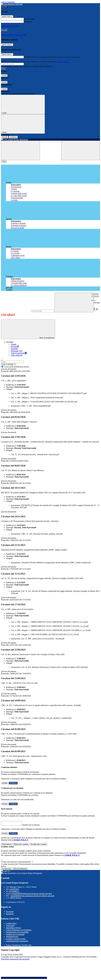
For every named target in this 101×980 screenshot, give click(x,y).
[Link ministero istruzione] (12, 4)
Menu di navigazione (46, 338)
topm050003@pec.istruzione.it (32, 896)
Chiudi (4, 75)
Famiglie (14, 349)
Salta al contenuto (8, 2)
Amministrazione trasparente (17, 941)
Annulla (4, 137)
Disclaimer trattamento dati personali (15, 959)
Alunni (13, 344)
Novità (96, 296)
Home (95, 294)
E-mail (26, 57)
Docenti (14, 346)
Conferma (13, 137)
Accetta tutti (38, 844)
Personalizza (6, 844)
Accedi (4, 7)
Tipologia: (10, 387)
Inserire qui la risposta (31, 825)
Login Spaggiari (64, 62)
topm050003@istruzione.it (31, 894)
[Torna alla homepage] (50, 139)
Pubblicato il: (11, 385)
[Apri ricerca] (80, 150)
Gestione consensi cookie (16, 939)
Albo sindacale (16, 355)
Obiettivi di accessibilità (15, 934)
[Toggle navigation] (20, 150)
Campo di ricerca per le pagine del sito (16, 311)
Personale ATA (17, 351)
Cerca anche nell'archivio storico (16, 367)
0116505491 (14, 889)
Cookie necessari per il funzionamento (16, 862)
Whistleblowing (12, 937)
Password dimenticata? (10, 26)
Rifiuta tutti (21, 844)
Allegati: (9, 389)
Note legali (10, 926)
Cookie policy (11, 923)
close (4, 161)
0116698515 (14, 891)
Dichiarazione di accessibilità (17, 932)
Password (28, 21)
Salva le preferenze (20, 869)
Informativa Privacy (13, 928)
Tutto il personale (19, 353)
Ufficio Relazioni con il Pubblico (19, 930)
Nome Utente (29, 19)
